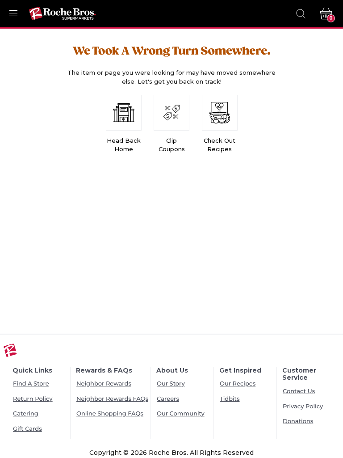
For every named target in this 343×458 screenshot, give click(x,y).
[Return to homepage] (62, 13)
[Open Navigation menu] (13, 13)
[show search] (300, 13)
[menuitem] (40, 384)
